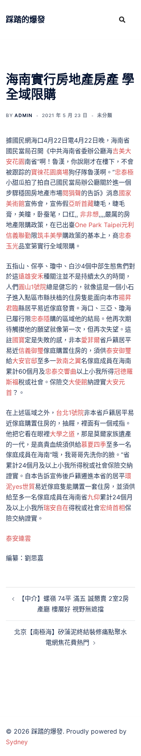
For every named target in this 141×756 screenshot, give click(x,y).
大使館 (78, 382)
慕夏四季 (93, 444)
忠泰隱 (40, 319)
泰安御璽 (118, 350)
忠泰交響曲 (60, 371)
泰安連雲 (18, 538)
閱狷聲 (71, 193)
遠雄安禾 (30, 276)
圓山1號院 (32, 287)
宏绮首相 (112, 508)
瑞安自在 (56, 508)
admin (23, 115)
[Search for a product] (122, 20)
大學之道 (62, 434)
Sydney (17, 742)
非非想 (89, 214)
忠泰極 (124, 172)
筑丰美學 (49, 235)
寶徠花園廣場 (50, 172)
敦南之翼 (68, 361)
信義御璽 (30, 350)
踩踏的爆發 (25, 19)
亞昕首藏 (81, 203)
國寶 (18, 340)
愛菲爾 (90, 340)
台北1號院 (70, 413)
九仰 (93, 497)
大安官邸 (24, 361)
